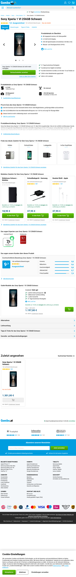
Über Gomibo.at (7, 521)
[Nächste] (35, 45)
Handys (29, 462)
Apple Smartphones (32, 464)
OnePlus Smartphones (33, 467)
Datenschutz (4, 495)
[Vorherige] (4, 45)
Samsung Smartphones (33, 466)
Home (2, 15)
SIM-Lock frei (48, 49)
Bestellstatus (30, 479)
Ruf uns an (30, 493)
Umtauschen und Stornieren (34, 484)
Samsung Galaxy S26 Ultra (8, 466)
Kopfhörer (3, 484)
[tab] (15, 60)
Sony (13, 15)
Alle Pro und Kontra (9, 116)
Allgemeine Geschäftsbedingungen (51, 521)
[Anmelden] (65, 2)
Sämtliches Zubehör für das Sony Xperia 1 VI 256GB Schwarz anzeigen (24, 167)
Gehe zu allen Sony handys (27, 76)
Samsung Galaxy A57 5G (7, 467)
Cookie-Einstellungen (35, 521)
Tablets (56, 462)
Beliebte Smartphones (9, 462)
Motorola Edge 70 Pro (6, 469)
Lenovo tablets (57, 471)
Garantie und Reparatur (33, 486)
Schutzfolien (4, 479)
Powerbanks (4, 480)
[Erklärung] (45, 293)
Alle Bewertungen (8, 278)
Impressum (25, 521)
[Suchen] (72, 7)
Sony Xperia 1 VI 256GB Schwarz (36, 15)
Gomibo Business (57, 477)
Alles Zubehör (4, 487)
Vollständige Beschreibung (11, 134)
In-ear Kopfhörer (5, 482)
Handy (8, 15)
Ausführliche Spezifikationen (12, 98)
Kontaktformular (31, 495)
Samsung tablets (57, 464)
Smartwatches (5, 486)
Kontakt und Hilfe (33, 491)
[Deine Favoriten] (69, 2)
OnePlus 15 (4, 471)
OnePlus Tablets (57, 469)
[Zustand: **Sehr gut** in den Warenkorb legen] (69, 309)
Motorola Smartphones (33, 469)
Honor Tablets (56, 467)
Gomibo (3, 491)
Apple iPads (56, 466)
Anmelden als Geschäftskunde (61, 479)
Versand (29, 482)
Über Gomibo (4, 493)
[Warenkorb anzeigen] (73, 2)
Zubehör (4, 475)
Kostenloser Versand (13, 220)
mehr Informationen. (55, 517)
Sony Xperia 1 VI (20, 15)
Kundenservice (32, 475)
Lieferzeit (29, 480)
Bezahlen (29, 477)
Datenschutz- (57, 565)
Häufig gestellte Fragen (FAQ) (35, 497)
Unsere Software (5, 497)
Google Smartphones (32, 471)
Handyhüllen (4, 477)
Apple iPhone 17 (5, 464)
